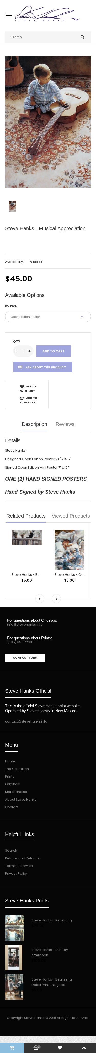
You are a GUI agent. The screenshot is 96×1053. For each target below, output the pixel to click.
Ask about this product (46, 367)
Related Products (26, 516)
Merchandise (16, 791)
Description (34, 424)
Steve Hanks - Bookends (32, 574)
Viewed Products (71, 516)
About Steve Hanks (20, 799)
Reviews (65, 424)
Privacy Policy (16, 873)
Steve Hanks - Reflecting (51, 920)
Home (10, 761)
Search (11, 850)
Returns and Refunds (22, 858)
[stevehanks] (48, 22)
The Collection (17, 768)
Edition (11, 306)
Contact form (25, 658)
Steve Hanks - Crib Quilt (74, 574)
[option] (48, 122)
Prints (9, 776)
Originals (12, 784)
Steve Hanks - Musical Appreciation (45, 228)
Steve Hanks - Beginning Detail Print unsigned (51, 982)
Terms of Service (19, 865)
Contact (11, 807)
